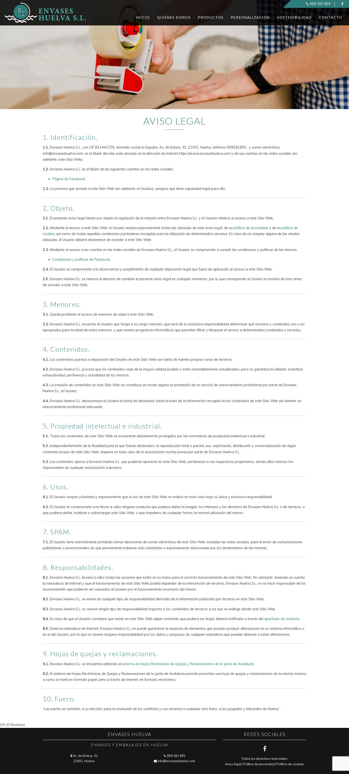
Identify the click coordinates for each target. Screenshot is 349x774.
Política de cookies (290, 764)
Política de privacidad (258, 764)
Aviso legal (233, 764)
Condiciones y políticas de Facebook (81, 259)
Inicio (143, 17)
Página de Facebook (68, 179)
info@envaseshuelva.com (176, 761)
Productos (211, 17)
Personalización (250, 17)
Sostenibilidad (294, 17)
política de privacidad (250, 228)
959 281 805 (320, 4)
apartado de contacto (282, 619)
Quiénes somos (174, 17)
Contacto (330, 17)
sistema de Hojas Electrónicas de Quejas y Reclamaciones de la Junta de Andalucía (188, 664)
